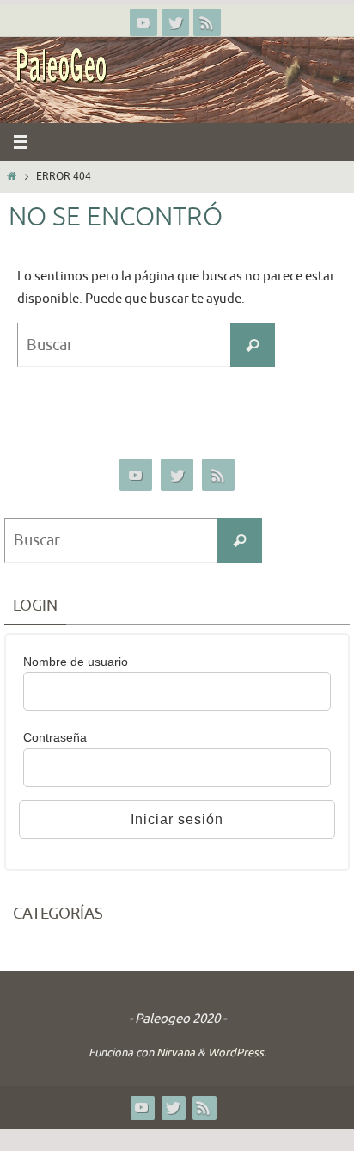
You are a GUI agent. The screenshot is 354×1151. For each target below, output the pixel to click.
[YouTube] (143, 22)
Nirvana (175, 1052)
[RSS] (207, 22)
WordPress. (237, 1052)
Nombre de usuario (75, 661)
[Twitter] (175, 22)
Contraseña (55, 737)
